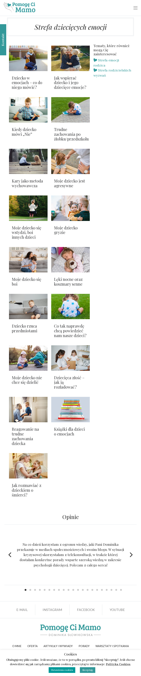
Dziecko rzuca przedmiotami (24, 328)
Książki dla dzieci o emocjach (69, 431)
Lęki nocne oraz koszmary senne (68, 282)
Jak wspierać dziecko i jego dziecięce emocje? (70, 82)
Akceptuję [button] (87, 670)
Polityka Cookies (118, 664)
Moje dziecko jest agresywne (69, 183)
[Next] (131, 555)
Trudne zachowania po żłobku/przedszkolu (71, 134)
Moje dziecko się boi (26, 282)
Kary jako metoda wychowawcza (27, 183)
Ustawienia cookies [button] (62, 670)
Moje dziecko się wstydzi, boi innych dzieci (26, 232)
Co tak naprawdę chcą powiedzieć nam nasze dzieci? (70, 330)
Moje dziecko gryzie (66, 230)
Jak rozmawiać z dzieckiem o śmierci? (26, 490)
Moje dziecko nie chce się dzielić (27, 380)
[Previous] (10, 555)
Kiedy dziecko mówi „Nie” (24, 132)
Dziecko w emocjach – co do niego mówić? (27, 82)
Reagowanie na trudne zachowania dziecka (25, 436)
